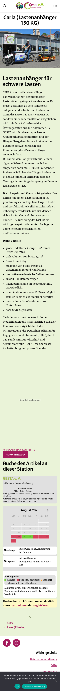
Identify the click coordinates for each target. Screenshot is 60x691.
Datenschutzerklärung (43, 659)
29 (41, 536)
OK (17, 686)
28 (35, 536)
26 (24, 536)
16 (46, 528)
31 (13, 540)
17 (13, 532)
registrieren (41, 605)
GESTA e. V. (12, 478)
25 (19, 536)
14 (35, 528)
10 (13, 528)
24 (13, 536)
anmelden (19, 605)
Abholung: (9, 550)
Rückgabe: (9, 561)
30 (47, 536)
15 (41, 528)
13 (30, 528)
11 (19, 528)
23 (47, 532)
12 (24, 528)
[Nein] (56, 681)
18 (19, 532)
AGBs (54, 665)
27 (30, 536)
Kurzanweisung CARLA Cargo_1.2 (19, 450)
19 (24, 532)
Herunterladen (16, 454)
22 (41, 532)
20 (30, 532)
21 (35, 532)
